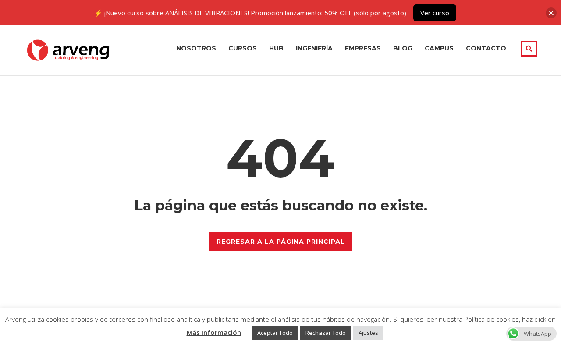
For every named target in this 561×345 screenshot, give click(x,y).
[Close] (551, 12)
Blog (402, 48)
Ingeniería (314, 48)
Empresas (363, 48)
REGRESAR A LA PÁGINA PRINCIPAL (281, 241)
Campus (439, 48)
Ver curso (434, 12)
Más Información (214, 332)
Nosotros (196, 48)
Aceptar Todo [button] (275, 333)
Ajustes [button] (368, 333)
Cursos (242, 48)
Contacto (486, 48)
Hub (276, 48)
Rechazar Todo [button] (325, 333)
